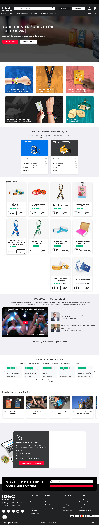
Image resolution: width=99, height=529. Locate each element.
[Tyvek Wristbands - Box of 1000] (82, 229)
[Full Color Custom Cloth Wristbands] (38, 192)
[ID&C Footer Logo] (9, 500)
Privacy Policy (49, 508)
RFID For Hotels (67, 511)
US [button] (93, 13)
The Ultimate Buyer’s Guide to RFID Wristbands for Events (82, 412)
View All (25, 170)
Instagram (8, 511)
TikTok (22, 511)
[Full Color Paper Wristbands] (60, 266)
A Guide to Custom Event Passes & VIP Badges (13, 412)
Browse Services (28, 41)
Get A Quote (78, 8)
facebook (3, 511)
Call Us (65, 8)
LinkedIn (13, 511)
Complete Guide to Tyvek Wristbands (36, 412)
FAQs (46, 511)
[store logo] (7, 9)
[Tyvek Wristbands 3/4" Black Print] (16, 192)
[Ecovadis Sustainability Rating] (4, 519)
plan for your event (48, 137)
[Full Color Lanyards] (60, 192)
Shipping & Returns (50, 502)
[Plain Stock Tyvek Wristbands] (60, 229)
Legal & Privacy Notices (91, 522)
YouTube (17, 511)
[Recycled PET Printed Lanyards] (38, 229)
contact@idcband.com (89, 502)
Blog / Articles (34, 508)
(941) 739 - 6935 (87, 499)
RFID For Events (67, 508)
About (32, 499)
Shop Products (10, 41)
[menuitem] (4, 13)
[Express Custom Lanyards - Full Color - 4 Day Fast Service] (16, 228)
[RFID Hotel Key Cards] (82, 266)
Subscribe (71, 486)
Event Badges (66, 505)
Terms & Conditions (51, 505)
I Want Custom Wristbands (31, 463)
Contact (32, 502)
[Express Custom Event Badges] (82, 192)
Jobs (31, 505)
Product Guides (34, 513)
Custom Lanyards (68, 502)
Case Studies (34, 511)
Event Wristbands (68, 499)
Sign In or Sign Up (89, 8)
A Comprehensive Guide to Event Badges (59, 412)
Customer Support (50, 499)
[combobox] (34, 8)
